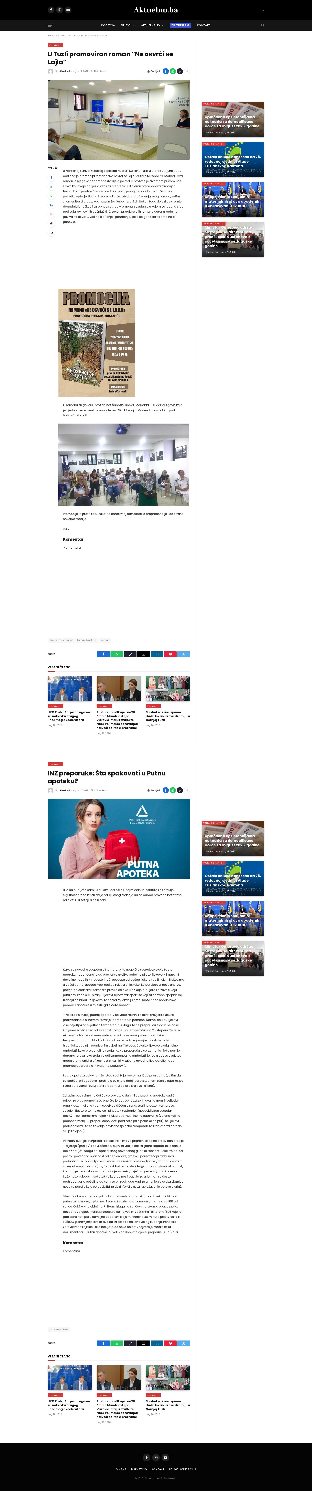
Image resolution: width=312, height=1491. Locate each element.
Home (51, 35)
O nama (121, 1469)
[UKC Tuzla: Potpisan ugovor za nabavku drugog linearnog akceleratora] (70, 688)
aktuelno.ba (65, 71)
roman (105, 640)
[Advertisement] (123, 256)
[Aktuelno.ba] (156, 10)
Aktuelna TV (150, 25)
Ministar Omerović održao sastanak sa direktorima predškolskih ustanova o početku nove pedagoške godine (229, 236)
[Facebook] (51, 177)
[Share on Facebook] (166, 71)
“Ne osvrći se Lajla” (61, 640)
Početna (108, 25)
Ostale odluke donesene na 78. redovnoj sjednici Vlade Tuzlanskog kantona (233, 162)
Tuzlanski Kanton (213, 103)
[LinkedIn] (51, 205)
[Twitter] (51, 186)
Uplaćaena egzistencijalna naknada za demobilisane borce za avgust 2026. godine (232, 122)
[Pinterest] (51, 214)
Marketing (139, 1469)
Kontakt (204, 25)
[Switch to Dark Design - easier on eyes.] (262, 9)
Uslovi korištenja (182, 1469)
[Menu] (50, 25)
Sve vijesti (55, 45)
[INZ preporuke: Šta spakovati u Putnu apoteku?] (119, 839)
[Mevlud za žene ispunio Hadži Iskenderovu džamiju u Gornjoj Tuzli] (168, 688)
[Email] (51, 232)
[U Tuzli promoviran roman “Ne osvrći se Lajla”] (119, 120)
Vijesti (126, 25)
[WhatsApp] (51, 196)
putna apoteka (58, 1329)
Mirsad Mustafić (87, 640)
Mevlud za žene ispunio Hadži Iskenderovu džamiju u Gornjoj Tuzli (168, 716)
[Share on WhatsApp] (173, 71)
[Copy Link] (180, 71)
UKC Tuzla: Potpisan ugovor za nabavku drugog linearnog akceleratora (69, 716)
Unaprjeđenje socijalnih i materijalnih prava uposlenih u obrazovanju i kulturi (232, 201)
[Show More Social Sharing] (187, 71)
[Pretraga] (262, 25)
